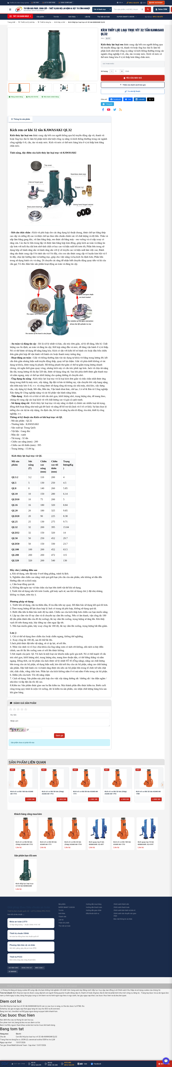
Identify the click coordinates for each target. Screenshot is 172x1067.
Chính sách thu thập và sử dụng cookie (133, 990)
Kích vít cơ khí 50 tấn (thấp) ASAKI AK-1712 (24, 843)
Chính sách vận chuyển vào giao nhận (125, 914)
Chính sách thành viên (121, 904)
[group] (52, 54)
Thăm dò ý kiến (63, 923)
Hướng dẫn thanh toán (94, 907)
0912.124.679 (134, 3)
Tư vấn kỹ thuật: (134, 91)
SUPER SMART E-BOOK (66, 907)
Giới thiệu (61, 913)
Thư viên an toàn (64, 926)
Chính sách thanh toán (121, 907)
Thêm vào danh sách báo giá (134, 85)
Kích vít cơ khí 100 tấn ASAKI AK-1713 (122, 843)
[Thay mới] (27, 730)
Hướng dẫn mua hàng (93, 904)
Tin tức (60, 910)
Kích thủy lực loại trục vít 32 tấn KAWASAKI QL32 (24, 885)
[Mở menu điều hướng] (10, 9)
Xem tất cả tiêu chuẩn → (15, 914)
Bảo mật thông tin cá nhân (123, 919)
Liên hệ (60, 920)
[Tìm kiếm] (148, 9)
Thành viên (62, 917)
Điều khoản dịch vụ (92, 913)
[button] (162, 785)
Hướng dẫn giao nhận (93, 910)
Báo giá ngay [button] (157, 3)
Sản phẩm (61, 904)
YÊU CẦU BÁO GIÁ (134, 78)
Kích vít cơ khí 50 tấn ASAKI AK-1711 (48, 843)
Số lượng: (104, 71)
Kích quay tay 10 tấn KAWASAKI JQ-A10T (146, 843)
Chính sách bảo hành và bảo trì (124, 910)
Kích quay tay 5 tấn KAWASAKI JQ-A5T (96, 843)
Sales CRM (162, 9)
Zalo (144, 3)
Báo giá (31, 799)
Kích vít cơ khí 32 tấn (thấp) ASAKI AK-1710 (72, 843)
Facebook (117, 99)
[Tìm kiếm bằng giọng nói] (142, 9)
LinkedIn (141, 99)
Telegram (109, 104)
